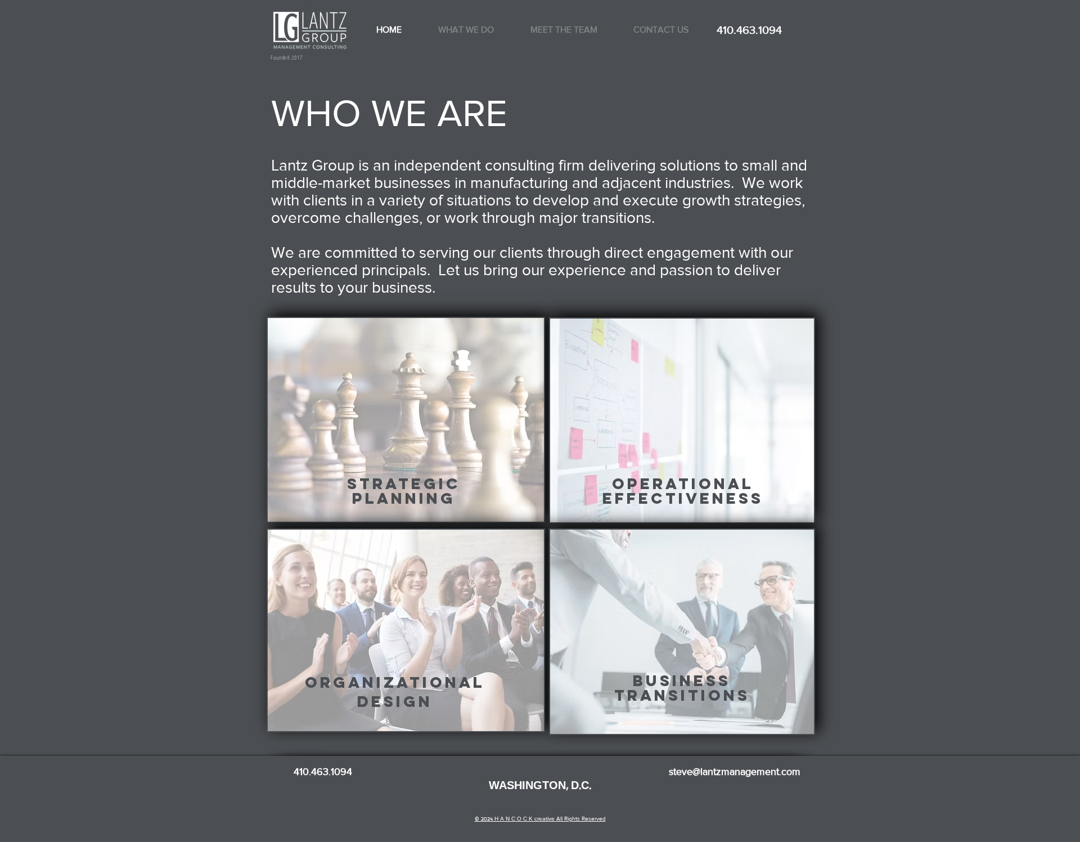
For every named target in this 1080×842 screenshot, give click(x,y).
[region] (406, 420)
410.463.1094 (751, 30)
